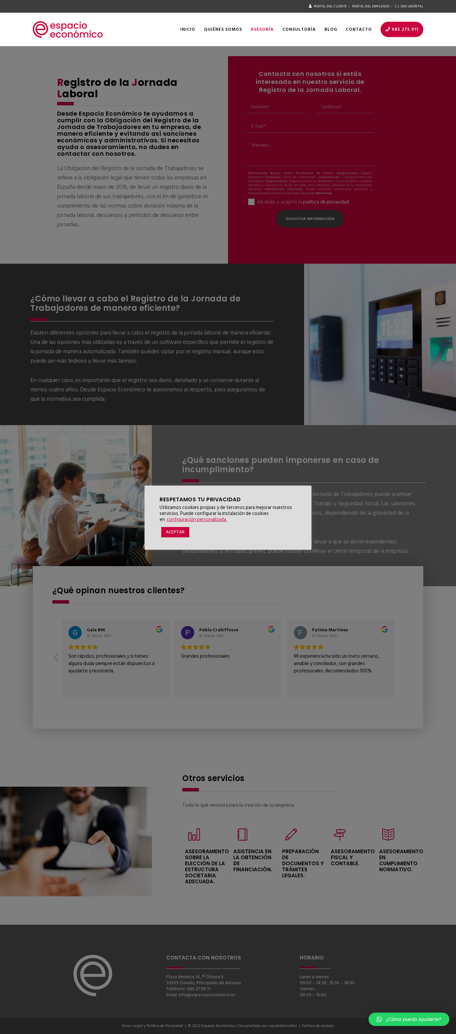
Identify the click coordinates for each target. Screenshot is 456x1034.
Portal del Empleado (371, 6)
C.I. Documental (409, 6)
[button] (409, 1019)
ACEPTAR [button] (175, 532)
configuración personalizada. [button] (197, 519)
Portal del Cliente (330, 6)
